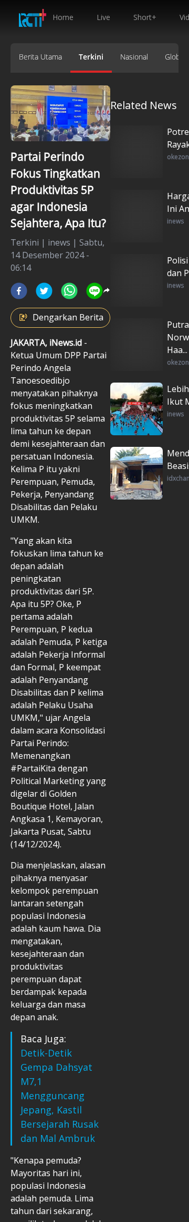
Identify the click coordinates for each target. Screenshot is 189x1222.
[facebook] (18, 290)
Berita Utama (40, 57)
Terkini (91, 57)
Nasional (134, 57)
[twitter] (44, 290)
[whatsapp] (69, 290)
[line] (94, 290)
